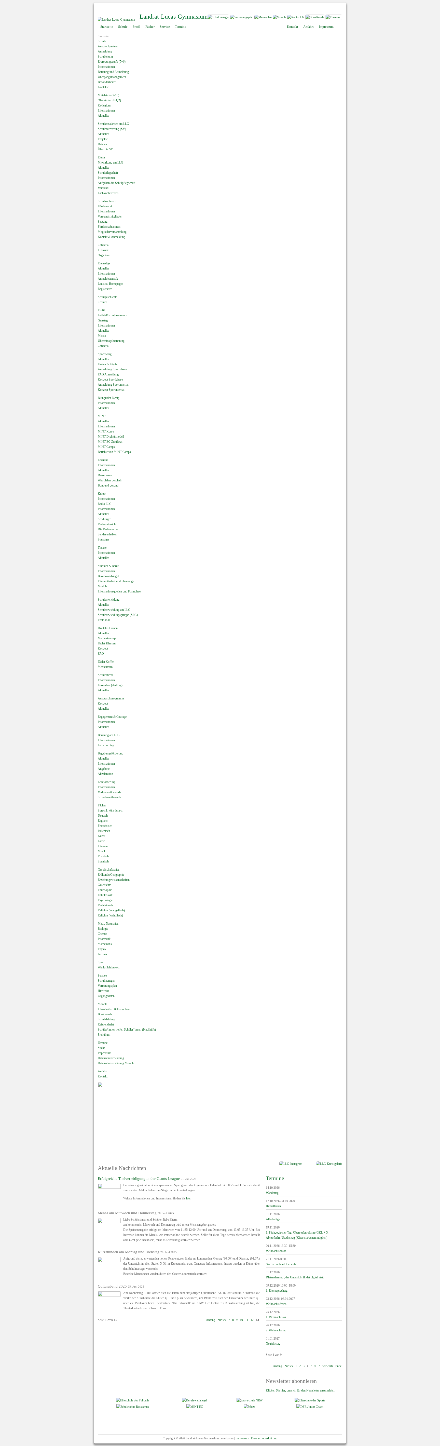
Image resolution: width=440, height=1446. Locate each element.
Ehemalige (104, 263)
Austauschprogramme (111, 698)
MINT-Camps (106, 447)
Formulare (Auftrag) (110, 685)
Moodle (102, 1004)
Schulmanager (106, 980)
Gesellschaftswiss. (109, 869)
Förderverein (105, 206)
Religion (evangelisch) (111, 910)
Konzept (103, 648)
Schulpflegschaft (108, 172)
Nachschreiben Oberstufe (281, 1264)
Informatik (104, 939)
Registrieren (105, 289)
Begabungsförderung (110, 753)
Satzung (102, 221)
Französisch (105, 826)
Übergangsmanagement (112, 77)
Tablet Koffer (106, 662)
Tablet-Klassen (107, 643)
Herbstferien (273, 1206)
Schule (102, 41)
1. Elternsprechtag (276, 1290)
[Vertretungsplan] (241, 18)
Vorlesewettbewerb (109, 792)
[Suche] (339, 27)
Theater (102, 547)
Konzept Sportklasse (110, 379)
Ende (338, 1366)
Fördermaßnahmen (109, 226)
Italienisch (104, 831)
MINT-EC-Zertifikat (110, 441)
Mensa (102, 335)
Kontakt (102, 1076)
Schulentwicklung (108, 599)
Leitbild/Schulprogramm (112, 315)
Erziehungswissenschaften (114, 880)
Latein (101, 841)
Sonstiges (103, 539)
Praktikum (104, 1034)
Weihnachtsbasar (276, 1251)
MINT (102, 416)
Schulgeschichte (107, 297)
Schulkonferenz (107, 201)
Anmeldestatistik (108, 278)
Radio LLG (105, 504)
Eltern (101, 157)
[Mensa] (263, 18)
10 (241, 1320)
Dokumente (105, 475)
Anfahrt (102, 1071)
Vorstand (103, 188)
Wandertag (272, 1193)
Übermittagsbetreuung (111, 341)
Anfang (210, 1320)
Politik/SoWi (105, 895)
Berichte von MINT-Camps (114, 452)
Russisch (103, 856)
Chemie (102, 934)
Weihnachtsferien (276, 1304)
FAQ (101, 653)
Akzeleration (105, 774)
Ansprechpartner (108, 46)
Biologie (103, 928)
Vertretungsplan (107, 986)
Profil (101, 310)
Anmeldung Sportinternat (113, 384)
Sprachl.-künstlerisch (110, 810)
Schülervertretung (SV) (112, 129)
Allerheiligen (273, 1219)
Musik (102, 851)
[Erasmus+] (333, 18)
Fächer (102, 805)
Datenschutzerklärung (111, 1058)
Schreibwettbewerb (109, 797)
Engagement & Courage (112, 717)
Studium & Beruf (108, 566)
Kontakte (103, 87)
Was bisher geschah (109, 480)
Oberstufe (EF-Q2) (109, 100)
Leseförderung (106, 782)
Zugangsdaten (106, 996)
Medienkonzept (107, 638)
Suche (101, 1048)
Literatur (103, 846)
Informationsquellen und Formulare (119, 591)
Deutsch (103, 815)
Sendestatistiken (107, 534)
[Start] (116, 19)
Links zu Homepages (110, 284)
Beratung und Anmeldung (113, 72)
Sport (101, 962)
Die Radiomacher (108, 529)
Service (102, 975)
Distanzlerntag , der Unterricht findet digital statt (295, 1277)
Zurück (221, 1320)
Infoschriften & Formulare (114, 1009)
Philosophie (105, 890)
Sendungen (104, 519)
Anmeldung (105, 51)
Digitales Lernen (108, 628)
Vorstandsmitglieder (110, 216)
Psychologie (105, 900)
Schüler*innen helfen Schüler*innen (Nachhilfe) (127, 1029)
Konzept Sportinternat (111, 389)
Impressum (104, 1053)
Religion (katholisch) (110, 915)
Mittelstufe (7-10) (108, 95)
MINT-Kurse (106, 431)
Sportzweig (105, 354)
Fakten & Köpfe (107, 364)
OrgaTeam (104, 255)
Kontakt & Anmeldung (111, 237)
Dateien (102, 144)
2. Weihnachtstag (276, 1330)
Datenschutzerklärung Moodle (116, 1063)
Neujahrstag (273, 1343)
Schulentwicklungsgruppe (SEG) (118, 615)
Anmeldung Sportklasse (112, 369)
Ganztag (103, 320)
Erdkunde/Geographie (111, 874)
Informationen (106, 67)
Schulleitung (105, 56)
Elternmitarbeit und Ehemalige (116, 581)
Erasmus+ (104, 460)
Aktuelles (103, 115)
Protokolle (104, 620)
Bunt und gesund (108, 485)
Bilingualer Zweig (108, 398)
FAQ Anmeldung (108, 374)
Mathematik (105, 944)
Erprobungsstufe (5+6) (112, 61)
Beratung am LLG (109, 735)
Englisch (103, 820)
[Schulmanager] (218, 18)
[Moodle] (279, 18)
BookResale (105, 1014)
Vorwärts (327, 1366)
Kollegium (104, 105)
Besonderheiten (107, 82)
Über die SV (105, 149)
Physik (102, 949)
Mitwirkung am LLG (110, 162)
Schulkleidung (106, 1019)
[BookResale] (315, 18)
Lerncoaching (106, 745)
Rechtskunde (105, 905)
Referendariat (106, 1024)
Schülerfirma (105, 675)
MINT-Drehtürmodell (111, 436)
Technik (102, 954)
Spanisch (103, 861)
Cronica (102, 302)
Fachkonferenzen (108, 193)
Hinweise (103, 991)
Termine (102, 1043)
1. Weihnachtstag (276, 1317)
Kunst (101, 836)
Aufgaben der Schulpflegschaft (116, 183)
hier (188, 1198)
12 (252, 1320)
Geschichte (104, 885)
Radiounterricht (107, 524)
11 (246, 1320)
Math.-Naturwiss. (108, 923)
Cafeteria (103, 245)
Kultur (102, 493)
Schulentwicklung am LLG (114, 610)
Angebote (103, 769)
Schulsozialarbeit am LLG (113, 124)
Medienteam (105, 667)
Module (102, 586)
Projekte (103, 139)
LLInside (103, 250)
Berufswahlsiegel (108, 576)
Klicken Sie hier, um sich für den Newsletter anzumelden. (300, 1390)
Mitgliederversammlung (112, 232)
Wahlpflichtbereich (109, 967)
